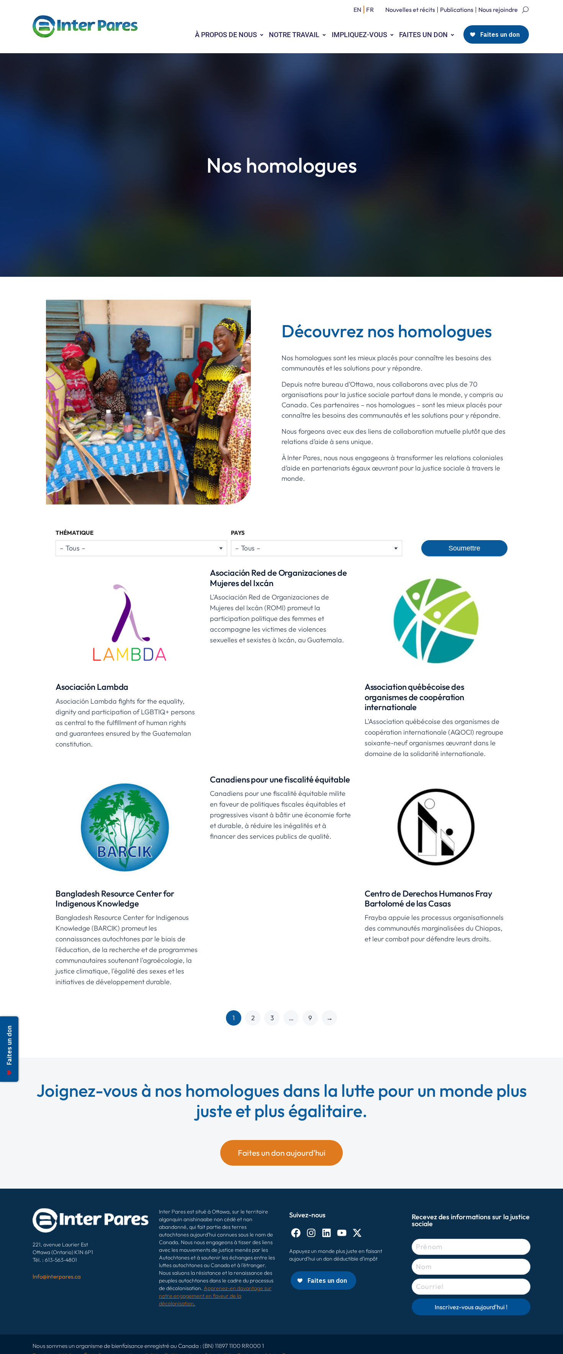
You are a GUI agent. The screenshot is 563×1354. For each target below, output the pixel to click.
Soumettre (464, 548)
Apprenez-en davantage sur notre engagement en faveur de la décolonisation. (215, 1296)
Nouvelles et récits (410, 9)
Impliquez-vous (359, 35)
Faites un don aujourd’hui (282, 1153)
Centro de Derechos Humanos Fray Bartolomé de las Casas (428, 898)
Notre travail (294, 35)
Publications (456, 9)
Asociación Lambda (92, 686)
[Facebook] (296, 1233)
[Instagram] (311, 1233)
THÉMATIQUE (74, 532)
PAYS (238, 532)
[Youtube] (342, 1233)
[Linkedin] (326, 1233)
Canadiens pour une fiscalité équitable (280, 779)
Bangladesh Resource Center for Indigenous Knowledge (115, 898)
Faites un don (423, 35)
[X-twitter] (357, 1233)
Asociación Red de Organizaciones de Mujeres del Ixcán (278, 577)
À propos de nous (226, 35)
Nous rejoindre (498, 9)
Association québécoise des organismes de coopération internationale (415, 696)
